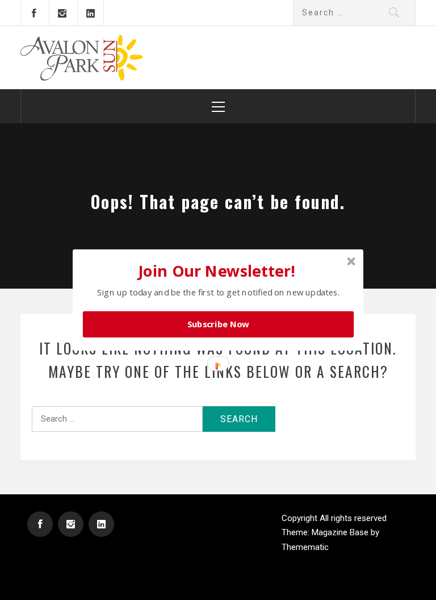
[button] (217, 270)
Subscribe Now (218, 324)
